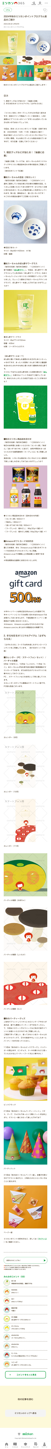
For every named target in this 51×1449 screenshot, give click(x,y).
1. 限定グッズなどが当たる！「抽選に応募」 (21, 101)
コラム (8, 10)
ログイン (40, 4)
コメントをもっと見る (22, 1375)
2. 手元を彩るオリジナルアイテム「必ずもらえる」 (23, 103)
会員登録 (33, 4)
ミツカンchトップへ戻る (25, 1413)
